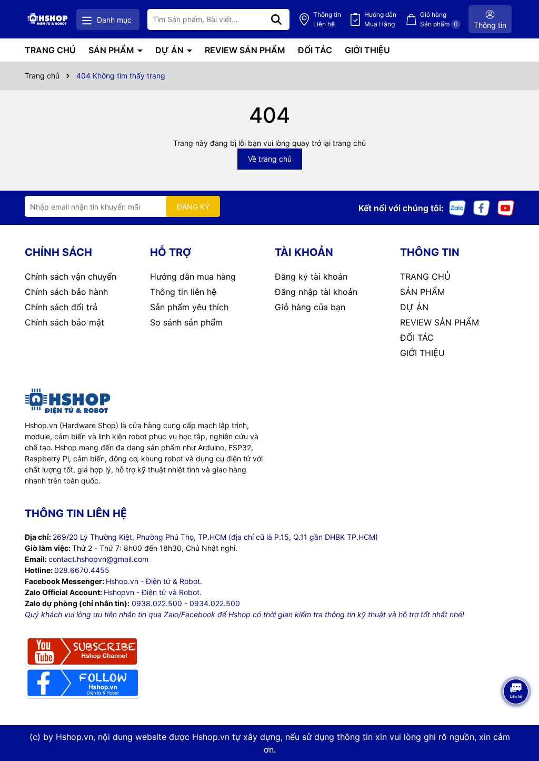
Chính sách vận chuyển (70, 276)
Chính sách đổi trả (61, 307)
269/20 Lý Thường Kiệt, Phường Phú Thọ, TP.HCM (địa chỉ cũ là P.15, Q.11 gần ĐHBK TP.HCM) (215, 536)
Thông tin (327, 19)
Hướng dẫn (380, 19)
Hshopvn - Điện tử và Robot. (153, 592)
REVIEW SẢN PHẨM (245, 50)
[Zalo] (457, 207)
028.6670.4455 (81, 570)
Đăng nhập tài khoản (316, 291)
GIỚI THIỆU (367, 50)
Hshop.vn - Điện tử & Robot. (154, 581)
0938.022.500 (157, 603)
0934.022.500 (214, 603)
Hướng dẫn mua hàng (193, 276)
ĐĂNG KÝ (193, 206)
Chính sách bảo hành (66, 291)
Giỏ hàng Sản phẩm (439, 19)
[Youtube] (505, 207)
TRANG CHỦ (50, 50)
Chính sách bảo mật (64, 322)
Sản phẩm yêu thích (189, 307)
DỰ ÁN (170, 50)
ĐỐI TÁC (315, 50)
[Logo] (47, 19)
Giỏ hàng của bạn (310, 307)
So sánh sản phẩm (186, 322)
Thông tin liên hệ (183, 291)
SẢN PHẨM (112, 50)
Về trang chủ (270, 158)
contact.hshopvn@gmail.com (98, 559)
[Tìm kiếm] (276, 19)
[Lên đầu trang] (516, 718)
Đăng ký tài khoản (311, 276)
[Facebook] (481, 207)
